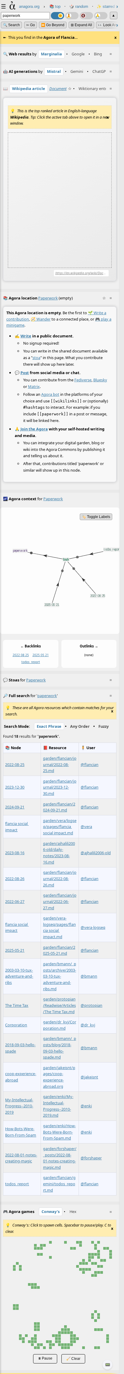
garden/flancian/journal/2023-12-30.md (59, 787)
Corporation (16, 1025)
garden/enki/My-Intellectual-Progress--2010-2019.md (58, 1106)
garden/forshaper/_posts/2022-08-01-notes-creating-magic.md (59, 1158)
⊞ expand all (81, 25)
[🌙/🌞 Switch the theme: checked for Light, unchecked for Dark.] (57, 15)
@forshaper (91, 1158)
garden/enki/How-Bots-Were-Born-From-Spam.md (59, 1132)
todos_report (30, 662)
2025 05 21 (41, 655)
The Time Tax (16, 1005)
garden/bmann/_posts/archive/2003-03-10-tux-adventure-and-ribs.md (59, 976)
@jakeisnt (89, 1077)
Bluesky (100, 380)
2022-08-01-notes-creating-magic (21, 1158)
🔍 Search (11, 25)
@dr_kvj (88, 1025)
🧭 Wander (41, 319)
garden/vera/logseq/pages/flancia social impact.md (59, 827)
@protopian (91, 1005)
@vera (86, 827)
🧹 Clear (73, 1358)
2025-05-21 (14, 950)
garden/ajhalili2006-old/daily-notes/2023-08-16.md (59, 853)
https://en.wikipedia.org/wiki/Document (82, 273)
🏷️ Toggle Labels (96, 517)
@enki (86, 1106)
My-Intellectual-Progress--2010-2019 (19, 1106)
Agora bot (50, 394)
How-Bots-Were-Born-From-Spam (20, 1132)
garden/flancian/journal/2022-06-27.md (59, 901)
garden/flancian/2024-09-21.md (59, 807)
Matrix (34, 386)
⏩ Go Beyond (52, 25)
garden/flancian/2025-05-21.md (59, 950)
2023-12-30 (14, 787)
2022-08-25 (14, 764)
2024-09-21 (14, 807)
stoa (36, 357)
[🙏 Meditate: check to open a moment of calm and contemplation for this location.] (100, 15)
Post (24, 372)
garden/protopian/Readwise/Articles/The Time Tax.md (59, 1005)
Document (58, 88)
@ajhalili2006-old (96, 852)
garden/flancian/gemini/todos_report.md (59, 1184)
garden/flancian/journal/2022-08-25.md (59, 764)
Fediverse (82, 380)
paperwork (36, 680)
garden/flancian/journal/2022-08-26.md (59, 879)
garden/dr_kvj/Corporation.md (59, 1025)
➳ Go (30, 25)
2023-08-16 (14, 852)
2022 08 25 (21, 655)
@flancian (89, 764)
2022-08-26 (14, 878)
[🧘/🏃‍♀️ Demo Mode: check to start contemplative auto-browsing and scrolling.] (72, 15)
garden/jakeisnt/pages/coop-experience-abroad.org (59, 1077)
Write (25, 336)
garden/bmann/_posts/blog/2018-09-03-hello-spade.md (59, 1048)
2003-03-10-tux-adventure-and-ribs (19, 976)
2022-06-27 (14, 901)
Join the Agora (34, 429)
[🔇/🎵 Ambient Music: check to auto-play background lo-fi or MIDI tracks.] (86, 15)
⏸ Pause (45, 1358)
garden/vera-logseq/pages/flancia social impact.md (59, 927)
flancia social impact (17, 827)
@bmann (89, 976)
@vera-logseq (93, 927)
